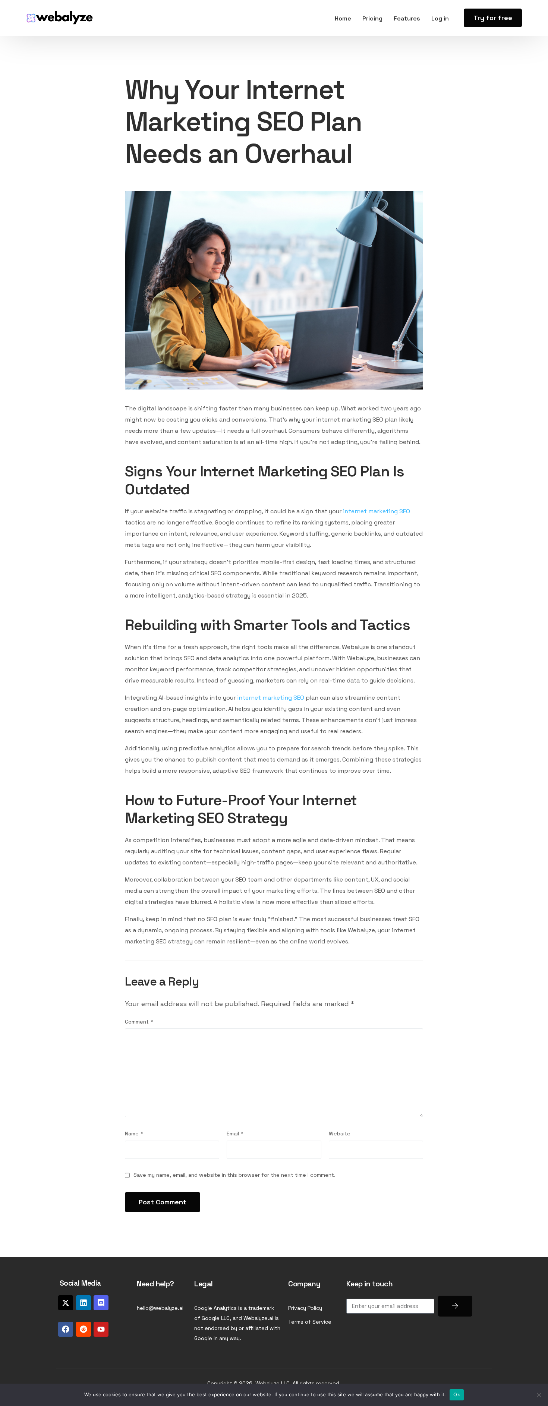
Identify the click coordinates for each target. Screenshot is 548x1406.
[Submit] (455, 1306)
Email (235, 1133)
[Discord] (101, 1302)
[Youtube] (101, 1329)
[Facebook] (65, 1329)
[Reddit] (83, 1329)
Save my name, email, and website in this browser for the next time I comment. (234, 1175)
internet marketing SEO (376, 511)
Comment (139, 1021)
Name (134, 1133)
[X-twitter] (65, 1302)
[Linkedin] (83, 1302)
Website (339, 1133)
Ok (456, 1394)
